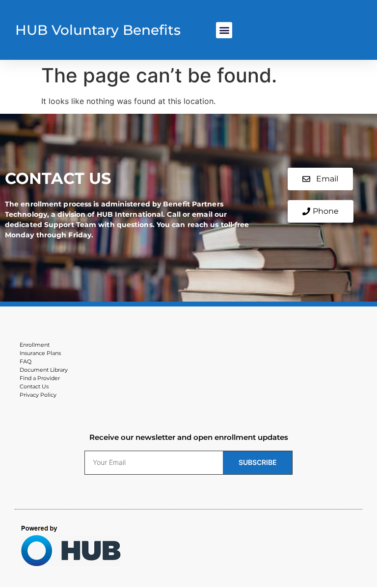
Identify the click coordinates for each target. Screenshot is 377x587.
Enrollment (35, 344)
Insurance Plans (40, 353)
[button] (224, 30)
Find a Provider (40, 378)
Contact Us (34, 386)
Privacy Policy (38, 394)
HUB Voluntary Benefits (98, 30)
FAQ (25, 361)
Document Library (44, 369)
